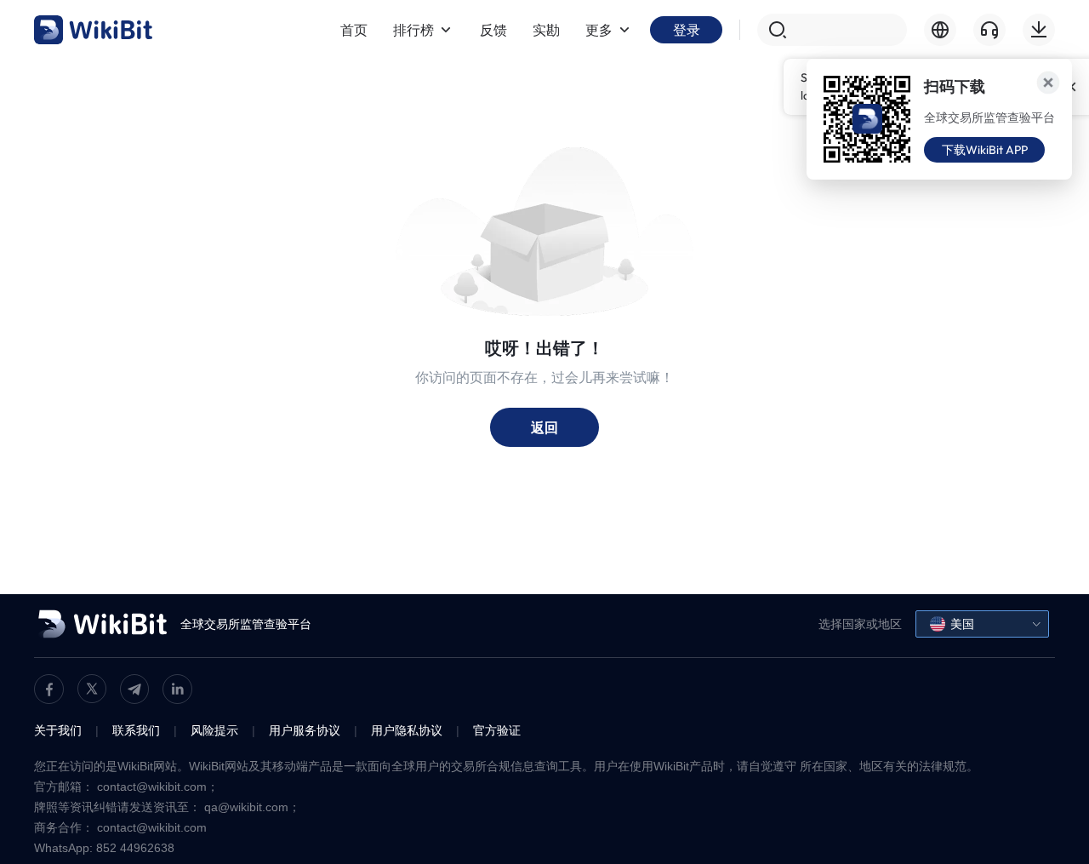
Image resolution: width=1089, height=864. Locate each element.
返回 (544, 427)
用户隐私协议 (406, 730)
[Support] (989, 30)
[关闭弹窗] (1048, 82)
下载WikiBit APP (985, 149)
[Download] (1039, 30)
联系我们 (136, 730)
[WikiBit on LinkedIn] (177, 689)
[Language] (940, 30)
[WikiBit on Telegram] (134, 689)
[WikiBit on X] (91, 688)
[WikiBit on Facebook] (49, 689)
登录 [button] (686, 29)
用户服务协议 (304, 730)
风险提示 (214, 730)
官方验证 (497, 730)
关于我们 (58, 730)
